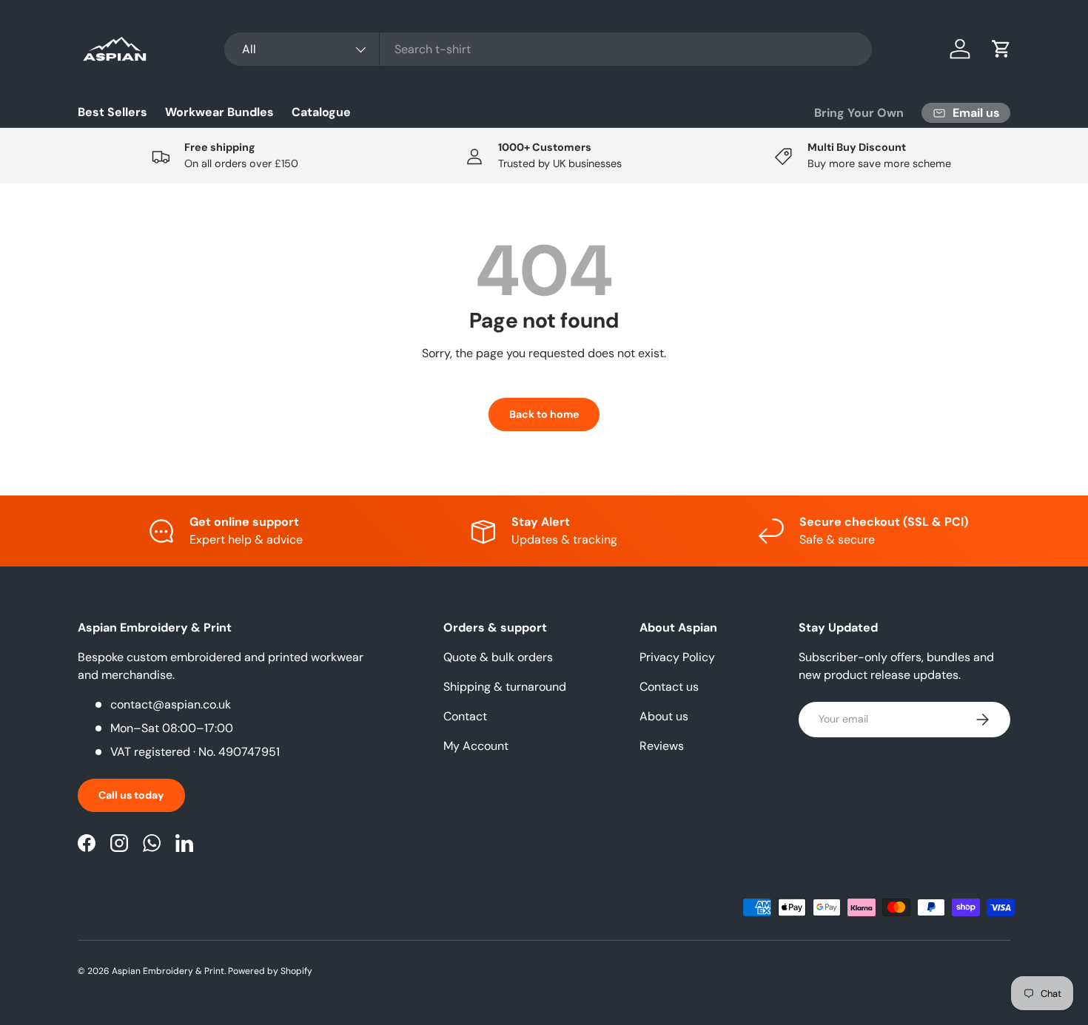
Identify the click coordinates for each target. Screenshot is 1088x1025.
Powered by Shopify (270, 971)
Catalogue (321, 112)
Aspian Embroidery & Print (168, 971)
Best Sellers (112, 112)
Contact (465, 716)
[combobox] (548, 49)
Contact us (669, 686)
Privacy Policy (677, 657)
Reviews (661, 746)
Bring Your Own (859, 113)
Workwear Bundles (219, 112)
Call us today (131, 795)
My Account (475, 746)
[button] (1001, 49)
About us (663, 716)
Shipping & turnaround (504, 686)
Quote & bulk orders (498, 657)
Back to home (544, 414)
